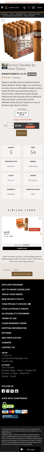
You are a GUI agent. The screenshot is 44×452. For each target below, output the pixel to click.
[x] (12, 391)
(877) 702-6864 (8, 367)
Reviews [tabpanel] (7, 270)
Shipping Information (14, 328)
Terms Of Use (9, 318)
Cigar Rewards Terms (14, 323)
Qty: (5, 126)
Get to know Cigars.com (16, 289)
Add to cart (23, 248)
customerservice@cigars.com (15, 358)
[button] (30, 449)
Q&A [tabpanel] (16, 270)
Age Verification (11, 337)
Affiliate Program (12, 284)
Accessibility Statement (16, 313)
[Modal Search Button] (24, 8)
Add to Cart (21, 133)
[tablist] (22, 270)
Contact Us (7, 355)
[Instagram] (7, 391)
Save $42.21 (34, 229)
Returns (6, 332)
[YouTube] (16, 391)
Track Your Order (12, 294)
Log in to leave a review (22, 274)
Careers (6, 342)
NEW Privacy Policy (13, 299)
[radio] (21, 114)
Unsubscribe (7, 361)
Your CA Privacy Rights (15, 308)
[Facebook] (3, 391)
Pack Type (22, 109)
